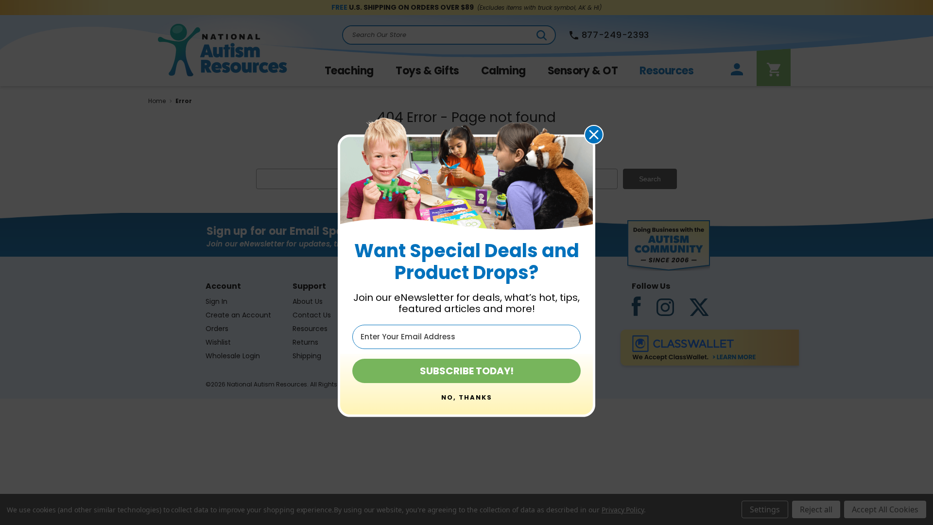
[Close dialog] (594, 134)
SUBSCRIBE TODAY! (467, 371)
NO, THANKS (466, 397)
